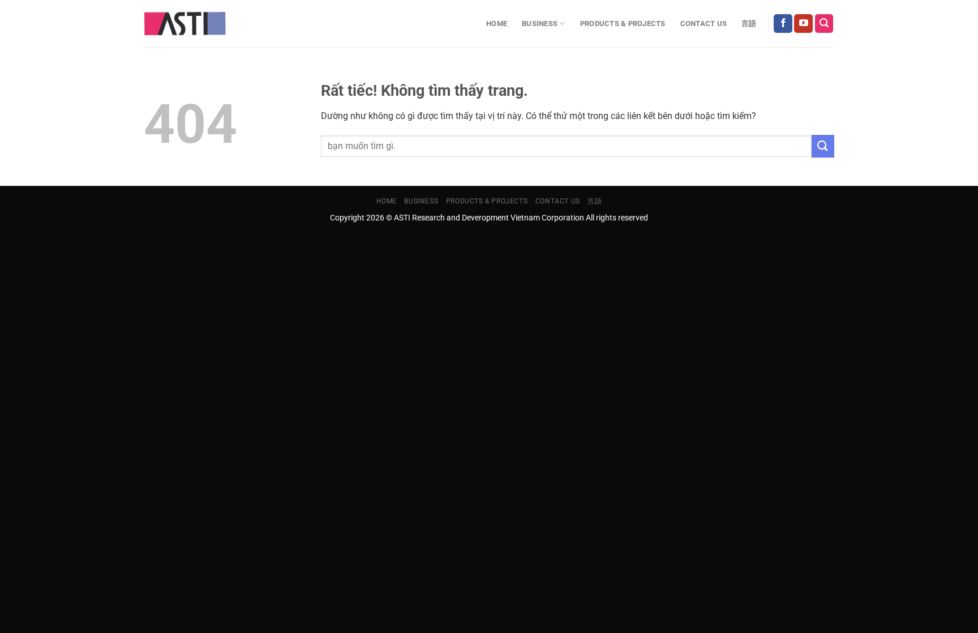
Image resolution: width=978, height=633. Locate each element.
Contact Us (703, 23)
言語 (749, 23)
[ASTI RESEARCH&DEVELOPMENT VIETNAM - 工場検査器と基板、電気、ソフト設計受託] (185, 23)
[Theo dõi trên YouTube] (803, 23)
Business (539, 23)
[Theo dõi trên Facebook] (783, 23)
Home (496, 23)
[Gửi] (823, 146)
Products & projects (623, 23)
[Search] (824, 23)
